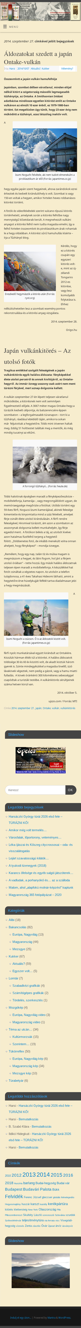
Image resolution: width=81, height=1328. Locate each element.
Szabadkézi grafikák (26, 985)
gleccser (47, 1197)
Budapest (13, 1189)
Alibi (11, 920)
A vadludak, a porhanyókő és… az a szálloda (39, 880)
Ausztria (18, 1183)
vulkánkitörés (67, 708)
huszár (26, 1204)
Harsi (12, 68)
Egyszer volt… (22, 971)
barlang (29, 1183)
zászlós (36, 1226)
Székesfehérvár (13, 1220)
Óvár (44, 1225)
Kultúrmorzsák (22, 1036)
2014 (43, 1174)
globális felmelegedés (63, 1197)
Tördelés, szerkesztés (27, 1000)
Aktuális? (35, 68)
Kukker (45, 68)
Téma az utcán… (20, 1029)
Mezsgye (18, 949)
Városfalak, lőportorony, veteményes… (35, 837)
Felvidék (14, 1196)
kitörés (9, 1209)
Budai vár (63, 1183)
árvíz (58, 1225)
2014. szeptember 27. (22, 708)
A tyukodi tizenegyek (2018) (27, 865)
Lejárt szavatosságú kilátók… (29, 858)
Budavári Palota (37, 1189)
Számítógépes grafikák (28, 993)
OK (69, 790)
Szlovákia (60, 1215)
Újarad (51, 1226)
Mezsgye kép (21, 1073)
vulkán (55, 708)
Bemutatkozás (28, 1119)
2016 (68, 1175)
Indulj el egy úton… (20, 1317)
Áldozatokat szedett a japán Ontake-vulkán (38, 57)
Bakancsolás (17, 927)
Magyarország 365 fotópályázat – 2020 (35, 895)
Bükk (55, 1189)
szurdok (70, 1215)
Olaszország (47, 1209)
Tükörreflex (16, 1051)
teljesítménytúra (33, 1220)
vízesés (20, 1226)
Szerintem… (20, 1044)
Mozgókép (16, 1007)
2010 (8, 1175)
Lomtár (13, 978)
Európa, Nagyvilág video (28, 1015)
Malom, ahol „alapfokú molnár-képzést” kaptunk (41, 887)
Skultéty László (32, 1215)
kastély (43, 1204)
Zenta (28, 1225)
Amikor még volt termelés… (28, 830)
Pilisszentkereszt (13, 1215)
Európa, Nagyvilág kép (27, 1058)
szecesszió (48, 1215)
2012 (17, 1175)
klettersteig (20, 1209)
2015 (56, 1175)
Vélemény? (67, 68)
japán (39, 708)
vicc (57, 1220)
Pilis (59, 1209)
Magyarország (22, 942)
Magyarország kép (25, 1066)
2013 (29, 1174)
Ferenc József (32, 1197)
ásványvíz (67, 1226)
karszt (35, 1204)
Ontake (47, 708)
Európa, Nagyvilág (24, 934)
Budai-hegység (46, 1183)
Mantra (51, 1317)
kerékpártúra (58, 1204)
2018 (9, 1183)
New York (33, 1209)
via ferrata (49, 1220)
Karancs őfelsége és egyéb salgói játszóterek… (41, 873)
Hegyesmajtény (13, 1204)
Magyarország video (26, 1022)
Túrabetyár (16, 1080)
